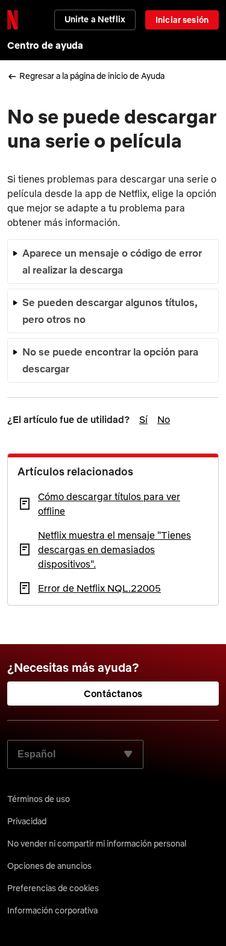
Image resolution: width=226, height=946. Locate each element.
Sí (143, 419)
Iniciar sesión (182, 19)
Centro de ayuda (45, 45)
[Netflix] (12, 20)
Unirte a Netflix (94, 19)
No (163, 419)
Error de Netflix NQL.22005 (99, 588)
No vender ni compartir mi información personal (96, 843)
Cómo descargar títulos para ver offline (109, 503)
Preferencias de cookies (53, 888)
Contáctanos (113, 694)
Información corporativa (52, 910)
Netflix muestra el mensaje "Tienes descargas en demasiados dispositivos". (114, 549)
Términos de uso (38, 799)
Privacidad (26, 821)
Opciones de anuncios (49, 865)
